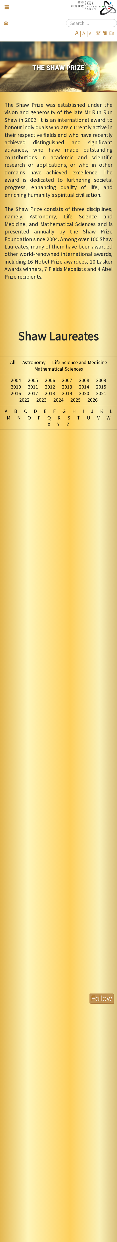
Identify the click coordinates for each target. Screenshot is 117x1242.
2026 (92, 399)
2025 (75, 399)
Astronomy (33, 362)
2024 (58, 399)
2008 (84, 380)
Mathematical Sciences (58, 368)
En (111, 33)
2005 (33, 380)
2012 (50, 386)
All (13, 362)
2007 (67, 380)
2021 (101, 393)
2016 (16, 393)
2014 (84, 386)
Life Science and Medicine (79, 362)
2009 (101, 380)
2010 (16, 386)
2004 (16, 380)
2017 (33, 393)
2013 (67, 386)
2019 (67, 393)
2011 (33, 386)
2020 (84, 393)
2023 (41, 399)
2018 (50, 393)
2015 (101, 386)
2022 (24, 399)
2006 (50, 380)
